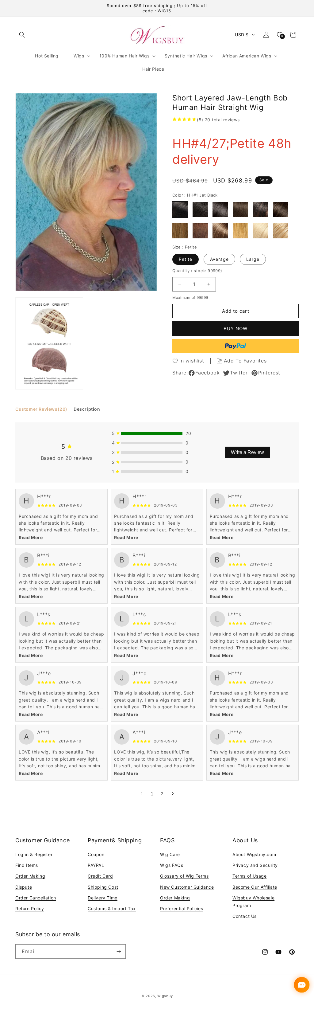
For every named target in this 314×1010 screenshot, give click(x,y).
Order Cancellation (35, 897)
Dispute (23, 887)
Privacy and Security (255, 865)
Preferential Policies (181, 908)
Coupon (96, 854)
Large (252, 259)
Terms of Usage (249, 876)
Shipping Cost (103, 887)
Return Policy (29, 908)
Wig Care (170, 854)
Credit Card (100, 876)
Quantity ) (197, 270)
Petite (185, 259)
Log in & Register (33, 854)
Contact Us (244, 916)
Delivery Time (102, 897)
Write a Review (247, 452)
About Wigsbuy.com (254, 854)
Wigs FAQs (171, 865)
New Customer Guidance (187, 887)
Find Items (26, 865)
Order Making (30, 876)
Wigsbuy (165, 996)
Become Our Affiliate (254, 887)
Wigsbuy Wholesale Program (253, 901)
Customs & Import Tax (112, 908)
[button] (22, 34)
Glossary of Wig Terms (184, 876)
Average (219, 259)
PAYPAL (96, 865)
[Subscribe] (118, 951)
